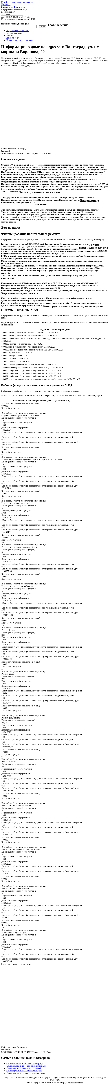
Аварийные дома (14, 33)
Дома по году (12, 38)
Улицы (9, 35)
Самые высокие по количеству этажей (23, 1068)
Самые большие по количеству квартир (24, 1063)
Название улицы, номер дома (15, 24)
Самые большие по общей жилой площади (26, 1066)
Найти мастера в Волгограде (14, 149)
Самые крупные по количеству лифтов (24, 1071)
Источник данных (76, 1083)
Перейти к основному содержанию (17, 2)
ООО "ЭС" (64, 170)
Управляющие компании (17, 30)
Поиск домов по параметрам (19, 40)
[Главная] (5, 4)
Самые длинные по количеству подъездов (25, 1073)
